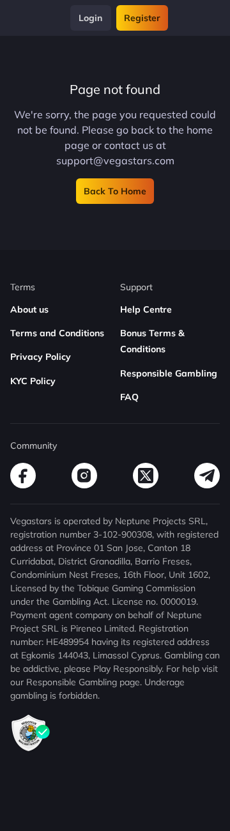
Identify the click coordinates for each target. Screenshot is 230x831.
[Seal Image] (30, 749)
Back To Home (115, 191)
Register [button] (142, 18)
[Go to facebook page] (23, 475)
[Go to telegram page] (207, 475)
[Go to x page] (145, 475)
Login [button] (90, 18)
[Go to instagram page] (84, 475)
